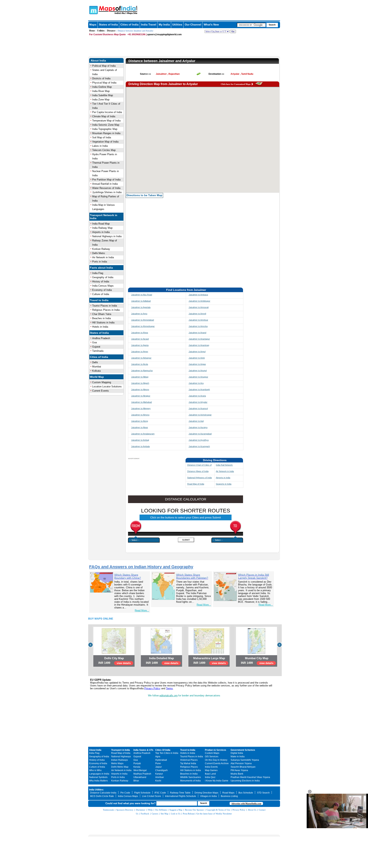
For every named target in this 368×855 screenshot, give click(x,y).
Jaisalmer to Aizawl (140, 339)
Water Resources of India (106, 188)
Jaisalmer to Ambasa (198, 294)
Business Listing (229, 796)
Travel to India (99, 300)
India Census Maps (103, 285)
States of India (108, 24)
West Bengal (140, 770)
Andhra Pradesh (101, 338)
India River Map (101, 91)
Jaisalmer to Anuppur (198, 377)
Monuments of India (190, 780)
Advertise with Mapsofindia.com (246, 803)
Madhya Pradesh (142, 773)
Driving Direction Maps (206, 792)
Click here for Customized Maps (236, 84)
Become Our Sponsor (194, 810)
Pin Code (125, 792)
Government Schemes (243, 750)
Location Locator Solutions (107, 386)
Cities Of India (162, 750)
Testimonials (108, 810)
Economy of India (102, 290)
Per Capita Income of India (107, 112)
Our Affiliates (161, 810)
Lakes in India (100, 145)
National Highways (121, 756)
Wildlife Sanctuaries (190, 777)
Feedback (145, 813)
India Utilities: (96, 789)
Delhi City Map (114, 658)
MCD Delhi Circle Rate (102, 796)
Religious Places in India (106, 309)
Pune (158, 763)
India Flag (97, 273)
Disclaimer (140, 810)
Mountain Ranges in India (106, 133)
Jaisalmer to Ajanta (140, 345)
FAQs (150, 810)
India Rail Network (224, 465)
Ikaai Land (210, 773)
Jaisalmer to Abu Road (141, 294)
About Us (252, 810)
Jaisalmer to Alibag (139, 377)
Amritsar (159, 777)
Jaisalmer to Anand (197, 332)
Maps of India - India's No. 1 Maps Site (93, 10)
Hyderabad (161, 760)
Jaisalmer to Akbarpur (141, 358)
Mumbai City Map (256, 658)
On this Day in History (216, 760)
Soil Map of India (101, 137)
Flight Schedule (142, 792)
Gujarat (96, 346)
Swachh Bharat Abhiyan (243, 767)
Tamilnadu (98, 350)
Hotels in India (100, 326)
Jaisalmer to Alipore (140, 389)
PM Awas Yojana (239, 770)
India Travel (148, 24)
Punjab (137, 763)
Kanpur (159, 773)
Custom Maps (212, 753)
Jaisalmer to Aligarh (140, 383)
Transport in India (120, 750)
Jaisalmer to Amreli (197, 313)
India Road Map (101, 223)
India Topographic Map (104, 129)
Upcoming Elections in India (245, 780)
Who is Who (95, 770)
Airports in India (101, 232)
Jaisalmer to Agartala (140, 307)
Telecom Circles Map (104, 150)
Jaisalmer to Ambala (140, 446)
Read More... (142, 610)
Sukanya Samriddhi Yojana (245, 760)
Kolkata (96, 370)
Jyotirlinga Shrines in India (107, 192)
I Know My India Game (216, 780)
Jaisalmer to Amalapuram (142, 434)
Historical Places (189, 760)
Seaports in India (223, 484)
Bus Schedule (245, 792)
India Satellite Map (102, 95)
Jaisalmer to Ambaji (140, 440)
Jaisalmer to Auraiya (198, 427)
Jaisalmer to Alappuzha (142, 370)
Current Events (100, 390)
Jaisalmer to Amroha (198, 326)
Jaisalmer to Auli (196, 421)
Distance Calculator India (103, 792)
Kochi (158, 780)
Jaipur (158, 767)
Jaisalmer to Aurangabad (200, 434)
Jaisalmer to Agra (139, 313)
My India (164, 24)
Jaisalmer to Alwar (139, 427)
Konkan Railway (101, 249)
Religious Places (189, 767)
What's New (211, 24)
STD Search (263, 792)
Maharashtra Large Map (209, 658)
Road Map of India (195, 484)
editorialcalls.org (168, 695)
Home (92, 30)
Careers (155, 813)
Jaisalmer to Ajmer (139, 351)
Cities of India (129, 24)
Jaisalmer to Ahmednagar (143, 326)
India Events (211, 767)
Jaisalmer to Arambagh (199, 389)
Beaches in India (101, 318)
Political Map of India (104, 65)
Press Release (188, 813)
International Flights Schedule (180, 796)
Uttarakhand (139, 777)
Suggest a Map (175, 810)
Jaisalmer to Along (139, 421)
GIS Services (211, 756)
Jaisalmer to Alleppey (141, 408)
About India (98, 60)
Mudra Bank (237, 773)
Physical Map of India (104, 82)
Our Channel (193, 24)
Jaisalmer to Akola (139, 364)
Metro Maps (117, 763)
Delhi (95, 362)
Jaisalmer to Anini (197, 358)
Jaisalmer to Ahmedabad (142, 320)
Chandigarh (161, 770)
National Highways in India (107, 236)
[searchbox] (251, 25)
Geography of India (102, 277)
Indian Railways (119, 760)
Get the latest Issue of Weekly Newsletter (214, 813)
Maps (92, 24)
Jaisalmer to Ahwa (139, 332)
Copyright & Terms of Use (218, 810)
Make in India (238, 756)
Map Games (211, 770)
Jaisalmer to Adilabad (141, 301)
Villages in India (208, 796)
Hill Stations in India (103, 322)
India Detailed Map (161, 658)
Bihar (136, 780)
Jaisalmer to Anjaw (197, 364)
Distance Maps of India (198, 471)
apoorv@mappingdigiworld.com (164, 34)
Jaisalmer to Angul (197, 351)
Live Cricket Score (151, 796)
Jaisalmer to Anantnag (199, 345)
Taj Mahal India (188, 763)
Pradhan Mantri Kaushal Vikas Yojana (250, 777)
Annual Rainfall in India (105, 183)
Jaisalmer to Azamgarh (199, 446)
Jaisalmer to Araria (197, 396)
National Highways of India (199, 477)
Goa (94, 342)
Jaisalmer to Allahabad (141, 402)
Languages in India (99, 773)
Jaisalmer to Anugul (198, 370)
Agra (157, 756)
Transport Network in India (103, 217)
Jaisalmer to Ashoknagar (200, 415)
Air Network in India (103, 257)
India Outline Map (102, 86)
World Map (97, 376)
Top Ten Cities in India (166, 753)
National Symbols (98, 777)
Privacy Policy (152, 688)
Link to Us (175, 813)
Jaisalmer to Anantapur (199, 339)
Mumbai (96, 366)
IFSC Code (160, 792)
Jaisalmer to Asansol (198, 408)
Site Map (164, 813)
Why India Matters (98, 780)
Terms (169, 688)
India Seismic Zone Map (105, 124)
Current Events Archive (217, 763)
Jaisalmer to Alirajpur (140, 396)
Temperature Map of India (106, 120)
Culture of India (100, 294)
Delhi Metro (98, 253)
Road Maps (228, 792)
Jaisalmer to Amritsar (198, 320)
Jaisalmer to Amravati (199, 307)
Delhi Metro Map (119, 767)
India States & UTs (143, 750)
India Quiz (210, 777)
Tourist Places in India (104, 305)
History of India (100, 281)
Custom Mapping (101, 382)
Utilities (177, 24)
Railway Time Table (180, 792)
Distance (111, 30)
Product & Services (215, 750)
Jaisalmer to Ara (196, 383)
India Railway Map (102, 227)
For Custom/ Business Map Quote (107, 34)
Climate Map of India (103, 116)
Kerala (136, 767)
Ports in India (99, 261)
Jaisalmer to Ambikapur (199, 301)
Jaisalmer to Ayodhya (199, 440)
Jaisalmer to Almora (140, 415)
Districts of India (101, 78)
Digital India (237, 753)
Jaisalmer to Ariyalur (198, 402)
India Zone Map (100, 99)
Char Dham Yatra (101, 314)
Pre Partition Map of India (106, 179)
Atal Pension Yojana (241, 763)
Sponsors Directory (124, 810)
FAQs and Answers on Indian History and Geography (141, 566)
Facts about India (101, 267)
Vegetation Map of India (105, 141)
